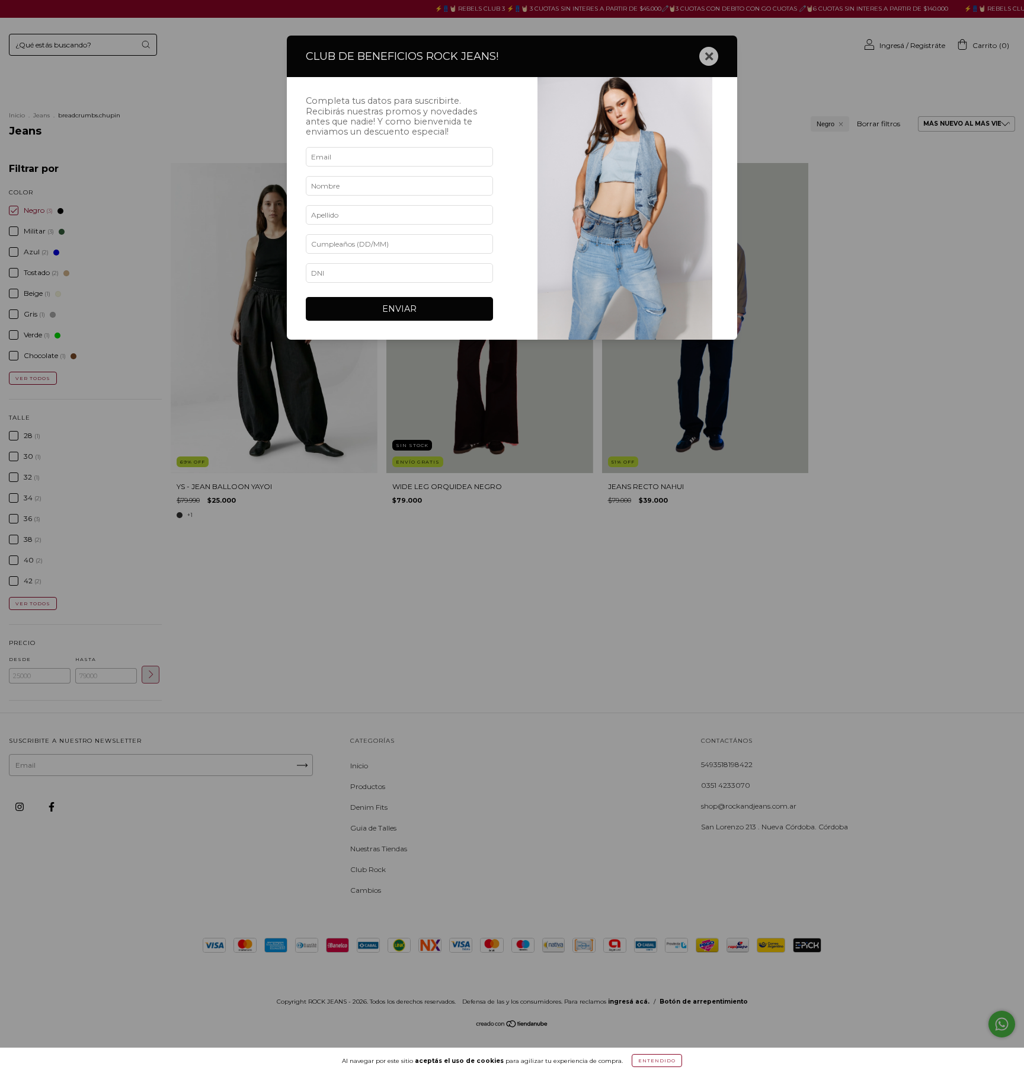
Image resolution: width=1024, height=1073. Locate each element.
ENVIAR (399, 309)
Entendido (657, 1061)
